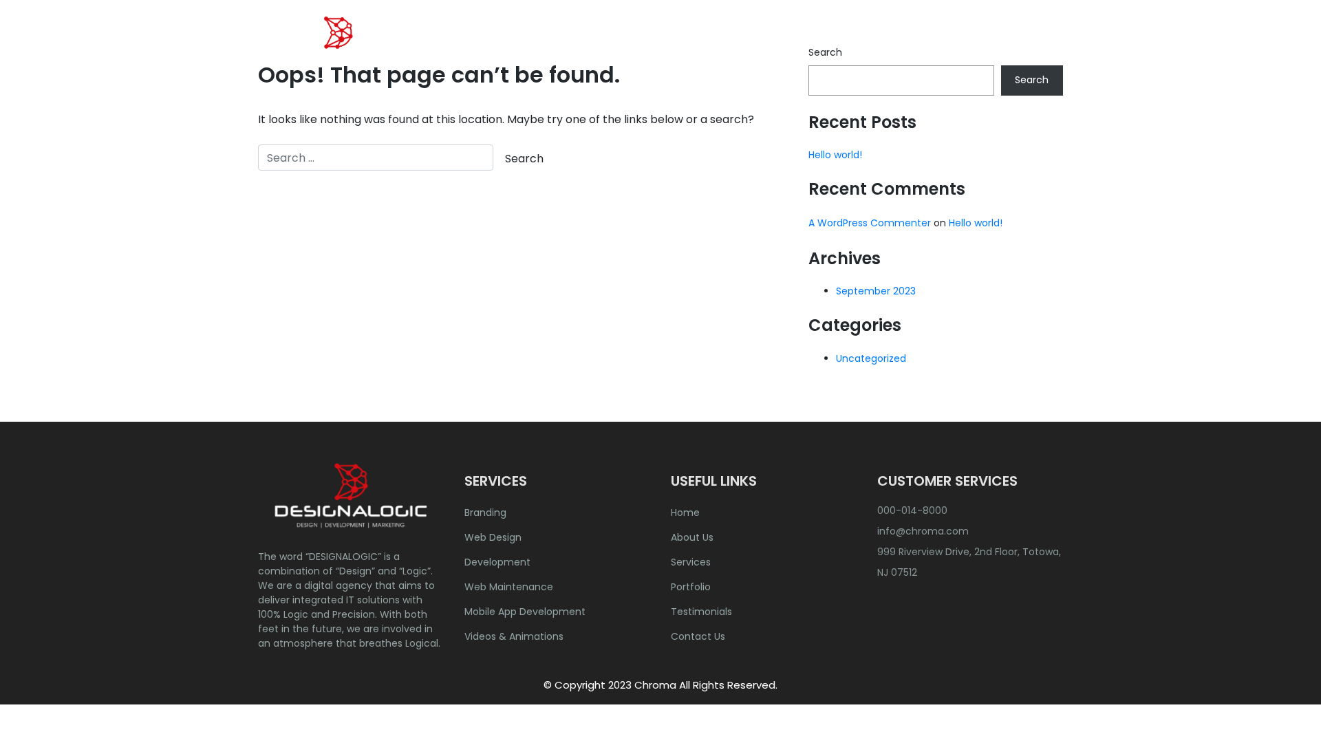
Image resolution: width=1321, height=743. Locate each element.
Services (691, 562)
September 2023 (876, 291)
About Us (712, 44)
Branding (485, 512)
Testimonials (701, 611)
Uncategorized (871, 358)
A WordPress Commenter (869, 223)
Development (497, 562)
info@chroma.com (923, 531)
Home (648, 44)
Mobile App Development (525, 611)
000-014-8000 (912, 510)
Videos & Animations (513, 636)
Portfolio (854, 44)
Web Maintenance (508, 587)
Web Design (493, 537)
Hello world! (835, 155)
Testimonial (933, 44)
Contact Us (1020, 44)
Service (780, 44)
